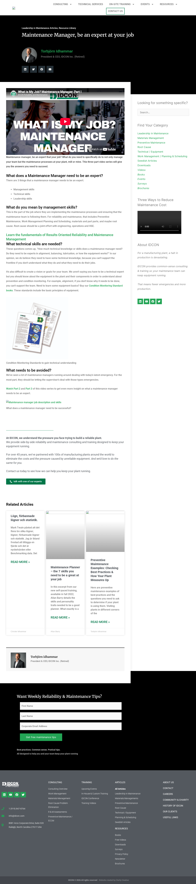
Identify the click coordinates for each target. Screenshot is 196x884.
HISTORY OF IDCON (173, 805)
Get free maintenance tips (41, 737)
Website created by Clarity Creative (114, 880)
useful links (170, 817)
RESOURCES (167, 4)
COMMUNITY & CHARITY (176, 800)
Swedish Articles (147, 160)
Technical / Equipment (150, 151)
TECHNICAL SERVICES (90, 4)
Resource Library (67, 28)
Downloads (144, 165)
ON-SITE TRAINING (120, 4)
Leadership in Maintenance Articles (40, 28)
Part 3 (29, 388)
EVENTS (145, 4)
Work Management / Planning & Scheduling (162, 156)
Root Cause (144, 147)
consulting (55, 782)
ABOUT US (168, 782)
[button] (25, 69)
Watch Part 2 (13, 388)
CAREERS (168, 794)
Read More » (20, 562)
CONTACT (168, 788)
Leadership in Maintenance (153, 133)
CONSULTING (60, 4)
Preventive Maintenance (151, 142)
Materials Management (151, 138)
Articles (120, 782)
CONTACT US (115, 11)
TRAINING (86, 782)
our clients (170, 811)
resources (121, 828)
